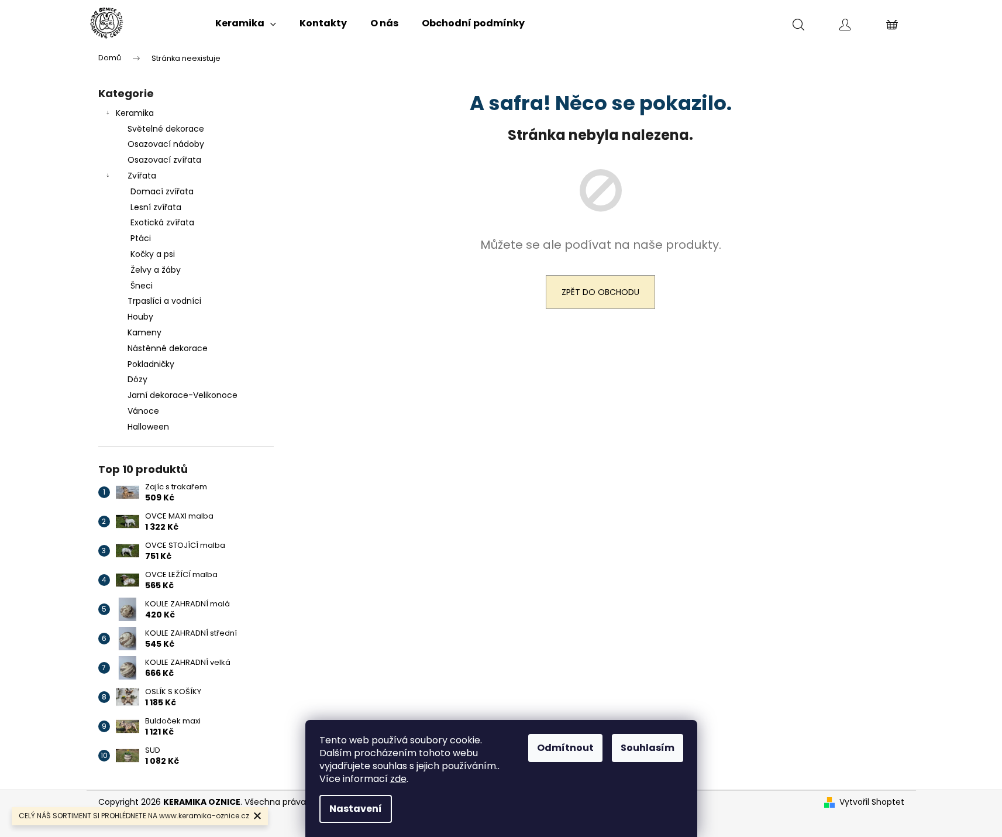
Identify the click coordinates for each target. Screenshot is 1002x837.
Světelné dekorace (166, 129)
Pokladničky (151, 364)
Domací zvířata (162, 191)
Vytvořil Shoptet (871, 802)
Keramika (135, 113)
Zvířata (142, 175)
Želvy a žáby (155, 270)
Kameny (144, 332)
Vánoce (143, 411)
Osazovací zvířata (164, 160)
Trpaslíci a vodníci (164, 301)
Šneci (141, 285)
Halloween (148, 427)
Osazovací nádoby (166, 144)
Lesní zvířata (155, 207)
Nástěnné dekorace (168, 348)
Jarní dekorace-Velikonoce (182, 395)
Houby (140, 317)
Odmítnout (565, 747)
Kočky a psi (152, 254)
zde (398, 778)
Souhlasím (647, 747)
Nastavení (355, 808)
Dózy (137, 379)
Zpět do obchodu (600, 292)
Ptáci (140, 238)
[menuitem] (246, 23)
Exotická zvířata (162, 222)
